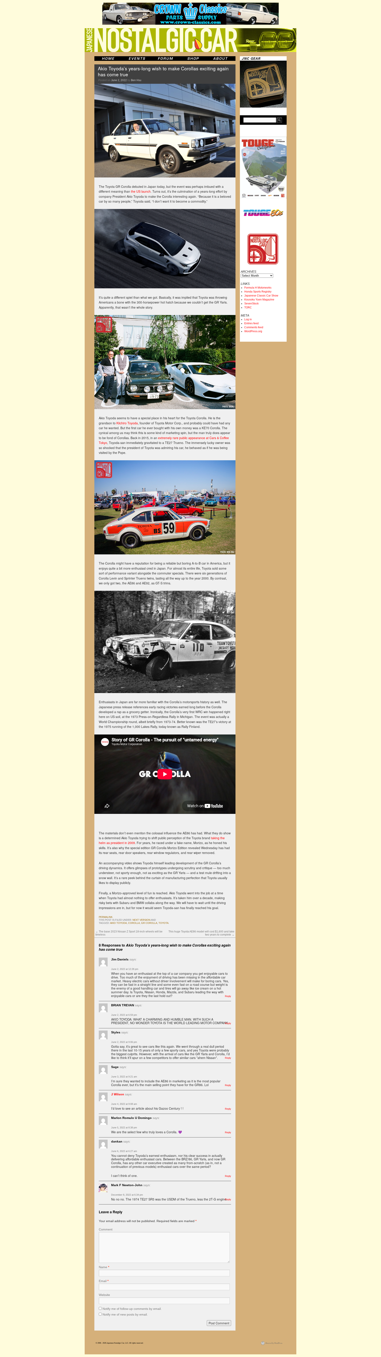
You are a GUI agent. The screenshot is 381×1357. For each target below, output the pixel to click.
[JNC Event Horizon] (137, 58)
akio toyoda (118, 923)
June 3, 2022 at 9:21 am (124, 1076)
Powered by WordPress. (274, 1343)
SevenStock (251, 303)
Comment (105, 1229)
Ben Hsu (136, 80)
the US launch (141, 191)
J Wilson (117, 1094)
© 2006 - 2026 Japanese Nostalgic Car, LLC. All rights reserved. (119, 1343)
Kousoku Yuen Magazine (259, 299)
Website (104, 1295)
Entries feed (251, 323)
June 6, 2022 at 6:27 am (124, 1151)
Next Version (141, 920)
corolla (134, 923)
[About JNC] (220, 58)
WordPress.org (253, 331)
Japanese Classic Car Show (261, 295)
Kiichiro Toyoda (127, 423)
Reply (228, 996)
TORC (248, 307)
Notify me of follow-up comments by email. (132, 1308)
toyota (163, 923)
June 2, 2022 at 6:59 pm (124, 1015)
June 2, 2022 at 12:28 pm (124, 969)
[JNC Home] (108, 58)
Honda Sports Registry (257, 291)
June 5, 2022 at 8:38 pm (124, 1127)
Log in (248, 319)
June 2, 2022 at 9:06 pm (124, 1042)
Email (103, 1281)
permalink (105, 917)
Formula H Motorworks (257, 287)
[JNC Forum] (166, 58)
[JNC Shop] (193, 58)
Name (104, 1267)
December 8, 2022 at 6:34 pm (127, 1194)
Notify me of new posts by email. (125, 1314)
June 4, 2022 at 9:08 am (124, 1104)
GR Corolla (149, 923)
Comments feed (253, 327)
